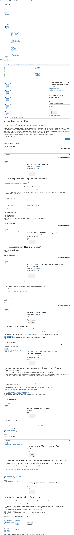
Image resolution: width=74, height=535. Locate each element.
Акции (16, 528)
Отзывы (29, 208)
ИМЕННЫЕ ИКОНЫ (14, 50)
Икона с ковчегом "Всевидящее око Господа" (12, 476)
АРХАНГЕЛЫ (13, 46)
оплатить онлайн (37, 186)
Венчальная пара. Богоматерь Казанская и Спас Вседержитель (16, 296)
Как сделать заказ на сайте (14, 205)
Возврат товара (18, 519)
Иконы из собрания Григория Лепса (14, 34)
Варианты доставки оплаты (14, 208)
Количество (51, 106)
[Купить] (27, 171)
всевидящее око (56, 115)
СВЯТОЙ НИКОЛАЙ (14, 43)
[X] (9, 216)
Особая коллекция (14, 36)
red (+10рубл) (7, 403)
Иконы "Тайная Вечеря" (15, 32)
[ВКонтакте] (5, 216)
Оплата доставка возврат (9, 522)
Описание (7, 117)
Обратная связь (18, 517)
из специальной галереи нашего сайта (31, 334)
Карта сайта (17, 520)
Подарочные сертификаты (17, 525)
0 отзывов (51, 88)
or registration (6, 14)
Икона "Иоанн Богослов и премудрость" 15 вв (12, 249)
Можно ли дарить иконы (33, 205)
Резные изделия (14, 38)
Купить (51, 109)
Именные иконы (14, 35)
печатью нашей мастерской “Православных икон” (35, 189)
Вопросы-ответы (7, 519)
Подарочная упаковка (65, 152)
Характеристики (14, 117)
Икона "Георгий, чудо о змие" (9, 430)
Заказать (67, 139)
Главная (7, 26)
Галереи (8, 28)
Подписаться (29, 524)
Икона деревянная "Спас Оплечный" (11, 511)
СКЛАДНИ (13, 47)
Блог (7, 56)
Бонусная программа (8, 517)
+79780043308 (4, 61)
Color (69, 401)
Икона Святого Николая (8, 336)
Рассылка (17, 529)
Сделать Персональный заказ (55, 101)
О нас (7, 27)
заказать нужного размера (57, 186)
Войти (6, 13)
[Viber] (10, 216)
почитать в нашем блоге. (62, 129)
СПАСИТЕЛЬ (13, 39)
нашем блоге (37, 469)
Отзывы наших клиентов (8, 523)
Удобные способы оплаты (33, 125)
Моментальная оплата (8, 526)
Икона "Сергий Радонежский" (9, 217)
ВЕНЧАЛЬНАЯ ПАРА (15, 53)
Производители (18, 523)
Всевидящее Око (21, 64)
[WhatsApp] (12, 216)
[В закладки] (5, 300)
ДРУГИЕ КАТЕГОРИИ (15, 55)
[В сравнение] (6, 300)
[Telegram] (13, 216)
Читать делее (12, 198)
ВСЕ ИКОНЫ (11, 45)
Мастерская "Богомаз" (60, 90)
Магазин (8, 29)
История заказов (7, 531)
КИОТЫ (12, 51)
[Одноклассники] (7, 216)
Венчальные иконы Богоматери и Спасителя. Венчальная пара (16, 393)
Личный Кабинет (7, 530)
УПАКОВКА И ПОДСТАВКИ (13, 49)
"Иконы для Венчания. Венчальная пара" (45, 387)
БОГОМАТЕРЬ (13, 31)
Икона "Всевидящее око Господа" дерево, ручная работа (37, 64)
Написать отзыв (56, 88)
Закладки (6, 532)
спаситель (51, 115)
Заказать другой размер (54, 97)
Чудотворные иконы (15, 40)
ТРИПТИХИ (13, 54)
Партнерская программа (8, 524)
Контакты (8, 57)
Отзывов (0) (21, 117)
